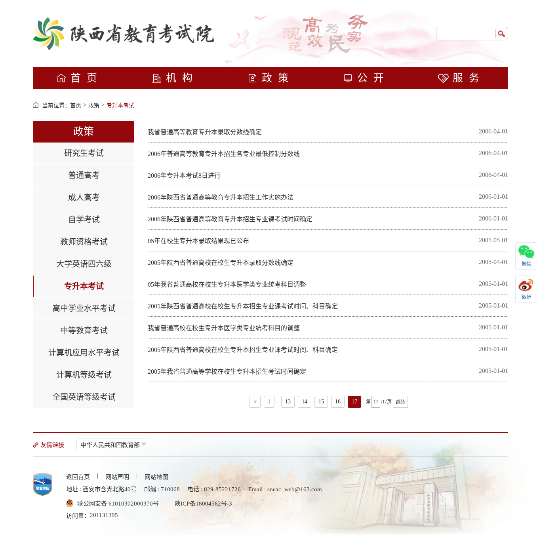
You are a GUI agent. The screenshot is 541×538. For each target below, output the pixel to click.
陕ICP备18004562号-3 (203, 503)
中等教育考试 (84, 330)
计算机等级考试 (84, 375)
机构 (182, 78)
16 (338, 402)
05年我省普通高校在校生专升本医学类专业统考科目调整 (227, 284)
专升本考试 (120, 105)
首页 (86, 78)
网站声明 (117, 477)
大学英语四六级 (84, 264)
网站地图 (156, 477)
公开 (373, 78)
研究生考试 (84, 153)
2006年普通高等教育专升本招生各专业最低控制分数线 (224, 153)
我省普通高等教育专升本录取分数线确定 (205, 132)
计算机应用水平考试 (84, 352)
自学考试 (84, 219)
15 (321, 402)
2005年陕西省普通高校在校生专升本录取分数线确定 (220, 262)
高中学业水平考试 (84, 308)
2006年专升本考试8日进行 (184, 175)
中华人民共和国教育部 (110, 445)
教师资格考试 (84, 242)
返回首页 (78, 477)
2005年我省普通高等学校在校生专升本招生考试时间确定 (227, 371)
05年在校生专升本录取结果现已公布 (198, 241)
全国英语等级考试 (84, 397)
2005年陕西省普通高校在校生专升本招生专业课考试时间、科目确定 (243, 306)
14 (304, 402)
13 (288, 402)
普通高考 (84, 175)
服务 (469, 78)
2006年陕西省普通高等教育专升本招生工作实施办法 (220, 197)
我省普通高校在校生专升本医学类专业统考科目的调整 (224, 328)
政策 (278, 78)
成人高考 (84, 197)
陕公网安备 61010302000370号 (118, 503)
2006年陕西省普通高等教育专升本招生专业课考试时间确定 (230, 219)
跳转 (400, 402)
